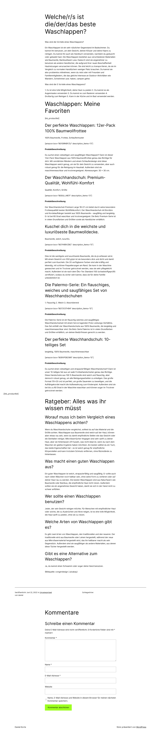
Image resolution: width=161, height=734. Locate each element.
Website (48, 687)
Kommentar (51, 638)
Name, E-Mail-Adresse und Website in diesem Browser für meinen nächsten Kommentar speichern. (82, 699)
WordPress (141, 727)
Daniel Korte (20, 727)
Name (48, 664)
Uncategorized (46, 592)
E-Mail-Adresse (53, 675)
